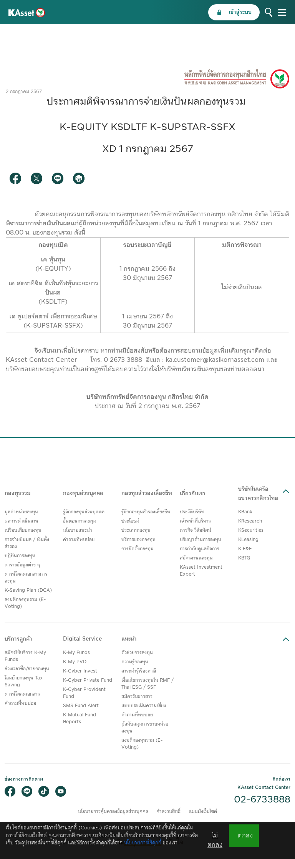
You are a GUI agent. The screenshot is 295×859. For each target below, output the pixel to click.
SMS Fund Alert (81, 706)
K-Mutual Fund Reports (79, 718)
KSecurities (251, 530)
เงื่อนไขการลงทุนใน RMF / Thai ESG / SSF (147, 684)
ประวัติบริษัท (192, 512)
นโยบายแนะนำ (77, 530)
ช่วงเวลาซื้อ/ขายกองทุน (27, 669)
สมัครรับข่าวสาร (136, 696)
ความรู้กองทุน (134, 662)
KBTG (244, 558)
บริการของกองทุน (138, 539)
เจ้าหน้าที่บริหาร (195, 521)
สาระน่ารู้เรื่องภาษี (138, 671)
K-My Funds (76, 652)
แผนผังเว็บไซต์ (203, 811)
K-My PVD (74, 662)
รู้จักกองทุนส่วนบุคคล (83, 512)
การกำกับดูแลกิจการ (199, 549)
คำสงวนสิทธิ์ (168, 811)
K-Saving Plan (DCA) (28, 590)
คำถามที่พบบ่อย (78, 539)
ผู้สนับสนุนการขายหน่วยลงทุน (144, 727)
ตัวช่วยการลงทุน (137, 652)
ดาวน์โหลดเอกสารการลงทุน (26, 577)
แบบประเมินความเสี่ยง (143, 706)
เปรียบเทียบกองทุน (23, 530)
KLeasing (248, 539)
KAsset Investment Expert (201, 571)
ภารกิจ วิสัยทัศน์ (195, 530)
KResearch (250, 521)
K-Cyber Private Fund (87, 680)
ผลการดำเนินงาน (21, 521)
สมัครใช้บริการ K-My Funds (25, 656)
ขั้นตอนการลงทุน (79, 521)
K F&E (245, 549)
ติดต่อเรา (281, 779)
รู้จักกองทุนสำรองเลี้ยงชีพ (146, 512)
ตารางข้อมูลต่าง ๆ (22, 565)
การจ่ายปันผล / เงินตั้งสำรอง (27, 543)
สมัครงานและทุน (196, 558)
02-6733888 (262, 799)
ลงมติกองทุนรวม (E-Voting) (25, 603)
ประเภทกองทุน (136, 530)
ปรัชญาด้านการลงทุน (200, 539)
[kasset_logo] (26, 12)
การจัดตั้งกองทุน (137, 549)
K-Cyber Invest (80, 671)
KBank (245, 512)
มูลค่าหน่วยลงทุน (21, 512)
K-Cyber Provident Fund (84, 693)
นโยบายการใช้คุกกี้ (142, 842)
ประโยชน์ (130, 521)
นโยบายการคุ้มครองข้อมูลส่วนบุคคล (113, 811)
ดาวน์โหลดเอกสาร (22, 694)
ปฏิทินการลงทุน (20, 556)
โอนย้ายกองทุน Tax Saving (24, 681)
